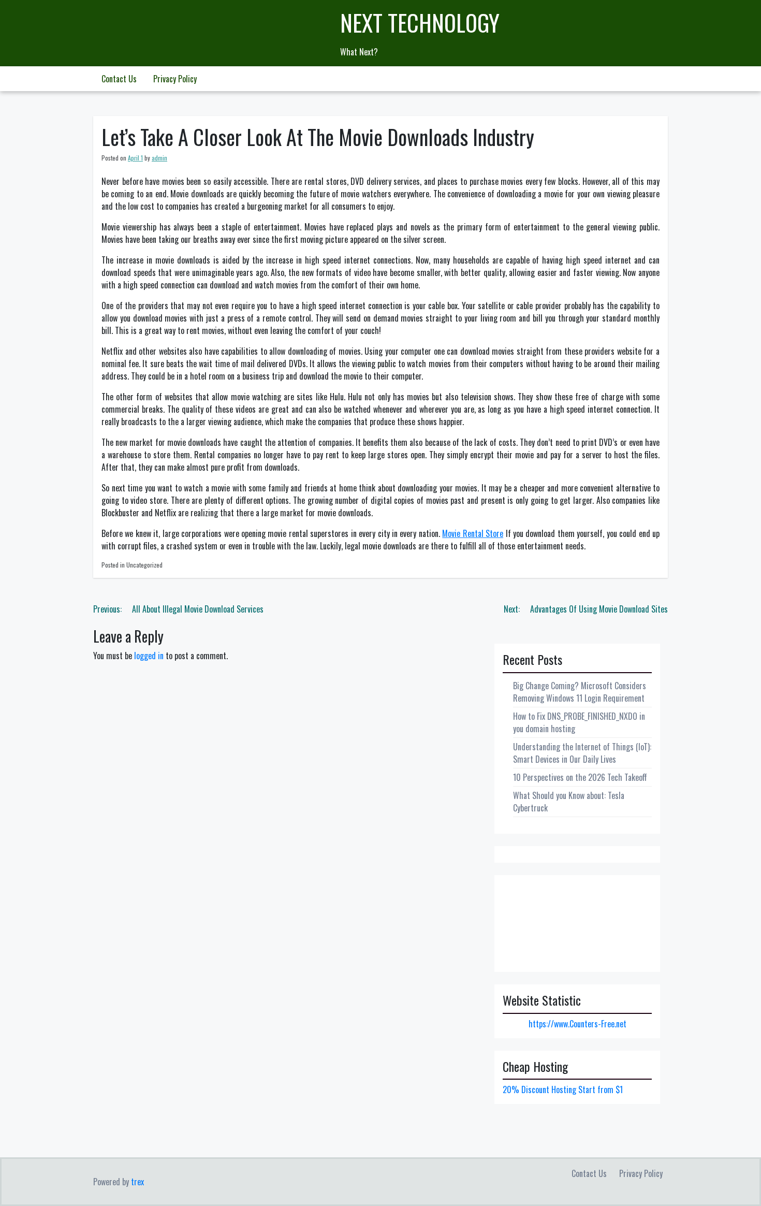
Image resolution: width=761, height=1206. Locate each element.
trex (137, 1181)
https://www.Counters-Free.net (577, 1024)
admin (159, 157)
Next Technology (420, 22)
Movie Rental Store (472, 533)
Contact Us (119, 78)
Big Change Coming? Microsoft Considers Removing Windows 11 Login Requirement (579, 691)
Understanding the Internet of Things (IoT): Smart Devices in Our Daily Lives (582, 752)
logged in (149, 655)
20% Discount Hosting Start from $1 (563, 1089)
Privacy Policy (175, 78)
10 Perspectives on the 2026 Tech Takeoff (580, 777)
